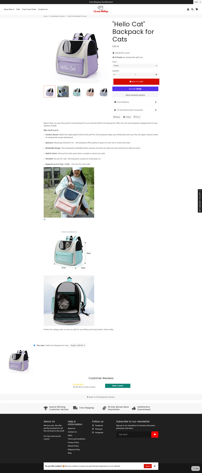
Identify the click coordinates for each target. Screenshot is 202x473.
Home (45, 16)
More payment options (135, 95)
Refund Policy (73, 446)
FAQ (18, 9)
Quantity (115, 71)
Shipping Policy (74, 449)
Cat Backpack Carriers (57, 16)
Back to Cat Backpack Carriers (102, 397)
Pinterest (98, 429)
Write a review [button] (117, 386)
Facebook (99, 425)
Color (114, 62)
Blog (70, 453)
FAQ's (70, 435)
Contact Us (43, 9)
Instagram (99, 432)
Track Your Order (29, 9)
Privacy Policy (73, 442)
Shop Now (8, 9)
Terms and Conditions (76, 439)
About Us (71, 428)
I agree (148, 466)
